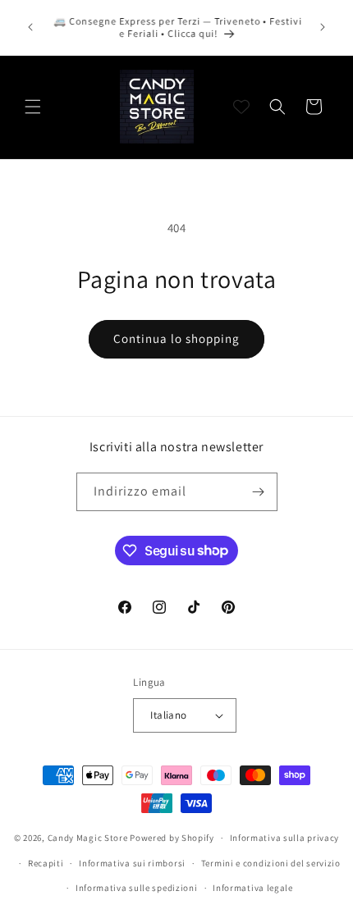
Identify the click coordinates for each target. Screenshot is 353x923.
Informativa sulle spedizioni (137, 887)
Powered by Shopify (172, 837)
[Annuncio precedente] (30, 27)
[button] (33, 107)
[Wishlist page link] (241, 106)
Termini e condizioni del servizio (271, 863)
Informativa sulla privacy (285, 837)
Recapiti (46, 863)
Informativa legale (253, 887)
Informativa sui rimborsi (132, 863)
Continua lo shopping (176, 338)
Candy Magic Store (88, 837)
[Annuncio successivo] (323, 27)
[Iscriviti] (259, 492)
